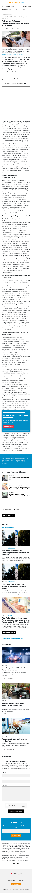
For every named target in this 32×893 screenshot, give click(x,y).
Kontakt (21, 880)
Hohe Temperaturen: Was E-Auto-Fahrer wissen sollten (14, 669)
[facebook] (14, 863)
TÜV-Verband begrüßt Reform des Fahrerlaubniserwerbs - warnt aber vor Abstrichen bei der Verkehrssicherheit (16, 620)
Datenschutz (15, 889)
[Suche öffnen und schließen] (25, 2)
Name (3, 779)
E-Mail (3, 772)
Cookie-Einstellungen (24, 889)
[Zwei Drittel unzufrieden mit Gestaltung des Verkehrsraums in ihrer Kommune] (16, 538)
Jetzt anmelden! (8, 426)
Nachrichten (9, 14)
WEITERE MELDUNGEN (9, 632)
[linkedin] (18, 863)
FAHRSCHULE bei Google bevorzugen (14, 83)
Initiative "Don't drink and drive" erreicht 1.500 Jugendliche (13, 704)
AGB (10, 889)
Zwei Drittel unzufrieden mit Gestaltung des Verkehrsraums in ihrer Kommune (16, 553)
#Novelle (10, 615)
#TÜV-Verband (8, 528)
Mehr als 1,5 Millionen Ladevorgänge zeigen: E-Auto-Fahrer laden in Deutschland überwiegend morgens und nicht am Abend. (15, 745)
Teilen (17, 79)
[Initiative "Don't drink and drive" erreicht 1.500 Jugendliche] (16, 691)
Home (3, 14)
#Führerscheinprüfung (17, 638)
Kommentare (7, 79)
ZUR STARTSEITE (8, 515)
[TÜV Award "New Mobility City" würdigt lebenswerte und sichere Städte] (16, 572)
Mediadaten (12, 880)
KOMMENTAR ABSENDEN (16, 811)
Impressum (5, 889)
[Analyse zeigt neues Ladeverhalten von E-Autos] (16, 726)
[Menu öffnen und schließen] (2, 2)
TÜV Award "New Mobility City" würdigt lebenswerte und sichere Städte (14, 586)
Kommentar (4, 785)
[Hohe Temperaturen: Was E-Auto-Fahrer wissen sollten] (16, 655)
